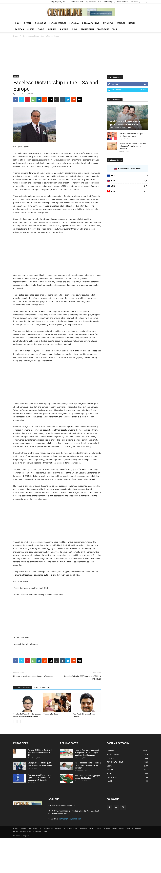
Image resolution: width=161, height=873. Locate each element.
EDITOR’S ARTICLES (57, 23)
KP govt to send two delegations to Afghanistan (33, 676)
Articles (121, 23)
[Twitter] (21, 99)
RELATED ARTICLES (23, 688)
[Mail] (116, 807)
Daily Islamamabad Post (93, 2)
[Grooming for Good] (57, 702)
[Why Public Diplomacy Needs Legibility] (87, 702)
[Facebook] (15, 99)
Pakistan (19, 29)
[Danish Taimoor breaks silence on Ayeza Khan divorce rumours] (127, 117)
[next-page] (19, 721)
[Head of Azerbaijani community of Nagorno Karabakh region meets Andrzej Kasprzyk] (66, 753)
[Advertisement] (80, 56)
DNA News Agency (109, 2)
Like (144, 84)
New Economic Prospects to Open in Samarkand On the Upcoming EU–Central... (39, 777)
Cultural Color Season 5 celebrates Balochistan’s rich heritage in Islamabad (132, 146)
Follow (143, 90)
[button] (146, 2)
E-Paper (27, 23)
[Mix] (73, 99)
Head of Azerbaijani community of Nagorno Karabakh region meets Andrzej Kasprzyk (87, 752)
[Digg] (79, 99)
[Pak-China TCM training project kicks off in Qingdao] (66, 778)
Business (52, 29)
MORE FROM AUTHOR (42, 688)
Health (131, 23)
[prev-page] (14, 721)
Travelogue (103, 29)
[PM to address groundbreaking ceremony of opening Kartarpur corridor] (66, 766)
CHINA (74, 29)
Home (18, 23)
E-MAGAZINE (40, 23)
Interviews (108, 23)
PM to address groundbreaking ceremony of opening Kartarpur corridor (88, 765)
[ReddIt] (44, 99)
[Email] (50, 99)
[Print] (56, 99)
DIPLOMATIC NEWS (90, 23)
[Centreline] (80, 12)
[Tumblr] (62, 99)
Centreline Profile (123, 2)
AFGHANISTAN (87, 29)
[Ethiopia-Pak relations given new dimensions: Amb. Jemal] (19, 766)
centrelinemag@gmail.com (69, 819)
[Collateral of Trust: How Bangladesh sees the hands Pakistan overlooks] (27, 702)
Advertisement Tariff (76, 2)
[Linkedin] (39, 99)
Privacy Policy (135, 2)
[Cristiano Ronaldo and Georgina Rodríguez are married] (112, 136)
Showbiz (64, 29)
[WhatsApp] (33, 99)
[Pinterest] (27, 99)
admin (18, 94)
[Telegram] (67, 99)
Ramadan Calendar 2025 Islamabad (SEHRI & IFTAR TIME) (82, 677)
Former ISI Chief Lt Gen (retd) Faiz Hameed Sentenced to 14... (40, 752)
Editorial (74, 23)
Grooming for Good (50, 714)
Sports (30, 29)
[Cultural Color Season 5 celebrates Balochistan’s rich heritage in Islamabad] (112, 146)
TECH (114, 29)
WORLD (41, 29)
